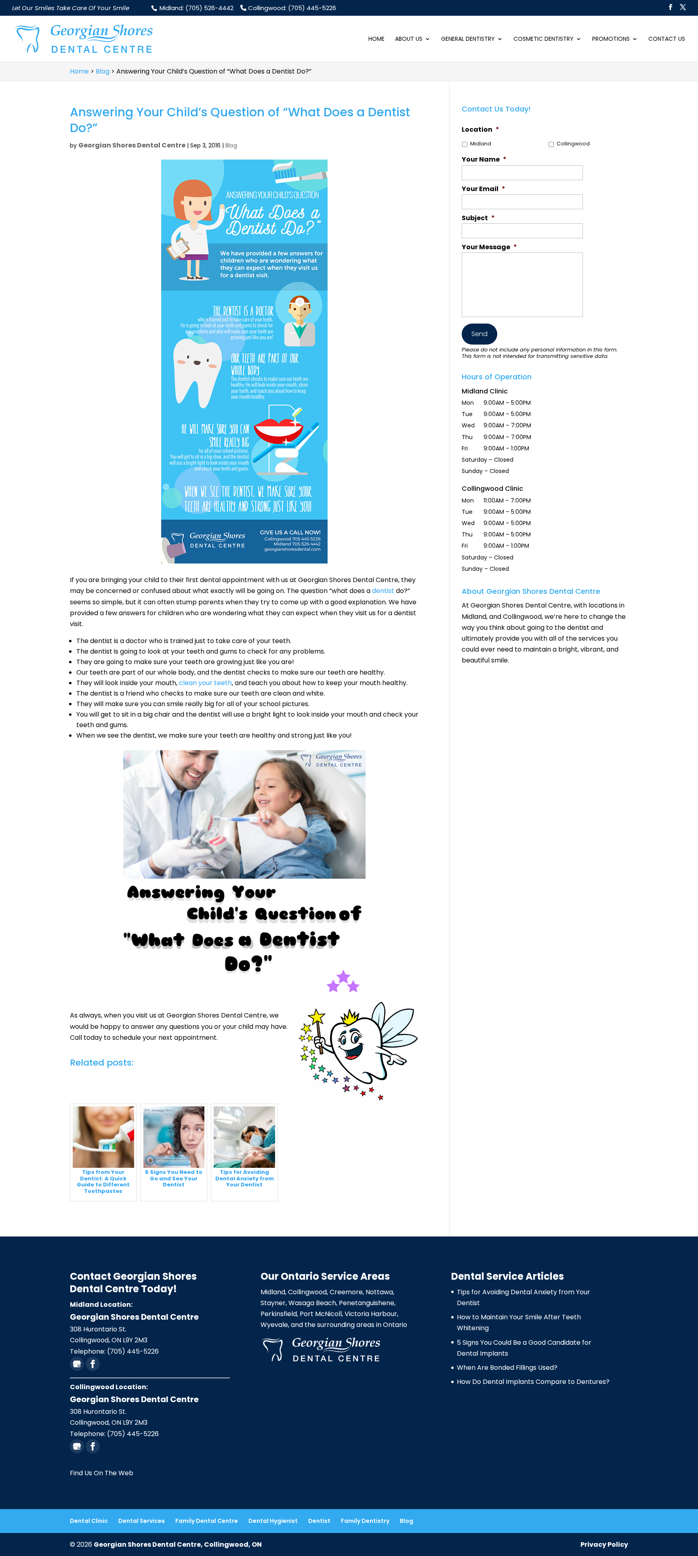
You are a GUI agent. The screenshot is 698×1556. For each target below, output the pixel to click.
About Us (409, 39)
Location (480, 130)
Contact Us (666, 39)
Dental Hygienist (273, 1521)
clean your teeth (205, 683)
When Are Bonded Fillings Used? (507, 1367)
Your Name (484, 160)
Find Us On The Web (101, 1473)
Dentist (319, 1521)
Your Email (483, 189)
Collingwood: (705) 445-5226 (291, 8)
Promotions (611, 39)
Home (376, 39)
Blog (231, 145)
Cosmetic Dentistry (543, 39)
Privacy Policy (604, 1544)
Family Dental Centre (206, 1521)
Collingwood (573, 143)
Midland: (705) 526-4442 (195, 8)
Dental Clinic (89, 1521)
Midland (480, 143)
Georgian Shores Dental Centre (131, 145)
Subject (478, 218)
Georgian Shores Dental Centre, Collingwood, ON (178, 1544)
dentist (383, 590)
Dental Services (141, 1521)
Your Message (489, 247)
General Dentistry (468, 39)
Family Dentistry (365, 1521)
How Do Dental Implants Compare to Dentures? (533, 1381)
